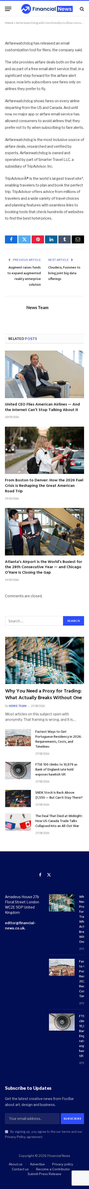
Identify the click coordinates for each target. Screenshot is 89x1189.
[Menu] (8, 8)
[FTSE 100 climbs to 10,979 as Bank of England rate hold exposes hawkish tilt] (18, 770)
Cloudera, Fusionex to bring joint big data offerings (64, 273)
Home (9, 23)
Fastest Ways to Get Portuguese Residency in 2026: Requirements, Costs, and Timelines (58, 739)
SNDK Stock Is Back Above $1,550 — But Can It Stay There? (59, 795)
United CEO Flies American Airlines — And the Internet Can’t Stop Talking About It (42, 407)
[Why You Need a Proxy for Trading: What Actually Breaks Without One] (44, 660)
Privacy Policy (15, 1137)
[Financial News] (47, 9)
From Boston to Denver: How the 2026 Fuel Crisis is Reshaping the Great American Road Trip (44, 486)
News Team (37, 307)
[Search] (81, 8)
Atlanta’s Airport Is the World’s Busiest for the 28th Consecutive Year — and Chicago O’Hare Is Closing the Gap (43, 567)
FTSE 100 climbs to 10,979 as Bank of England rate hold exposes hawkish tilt (56, 769)
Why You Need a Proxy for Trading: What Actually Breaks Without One (43, 694)
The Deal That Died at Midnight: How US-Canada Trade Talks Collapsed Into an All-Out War (59, 821)
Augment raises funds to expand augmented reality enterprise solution (24, 276)
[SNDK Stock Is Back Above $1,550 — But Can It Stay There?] (18, 798)
